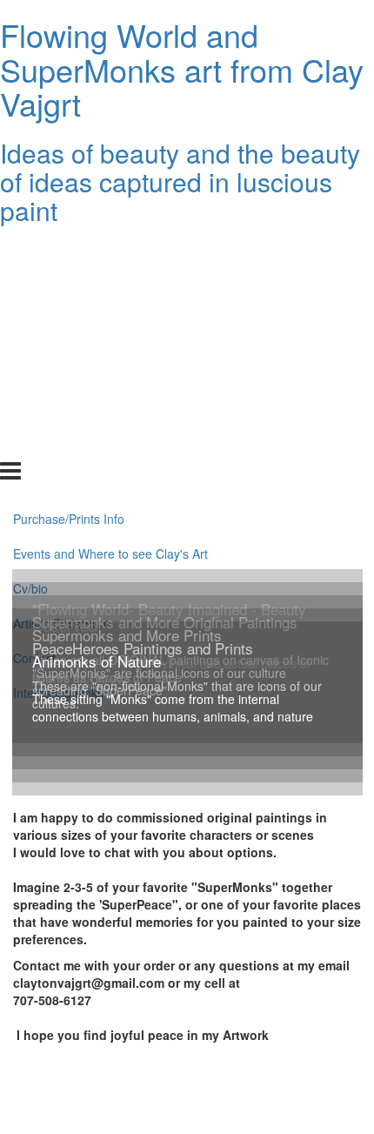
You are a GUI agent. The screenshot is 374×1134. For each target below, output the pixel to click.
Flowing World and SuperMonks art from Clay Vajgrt (182, 68)
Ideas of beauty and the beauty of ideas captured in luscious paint (180, 181)
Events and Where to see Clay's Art (110, 303)
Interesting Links (58, 442)
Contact (34, 407)
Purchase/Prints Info (68, 268)
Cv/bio (30, 337)
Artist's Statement (61, 372)
